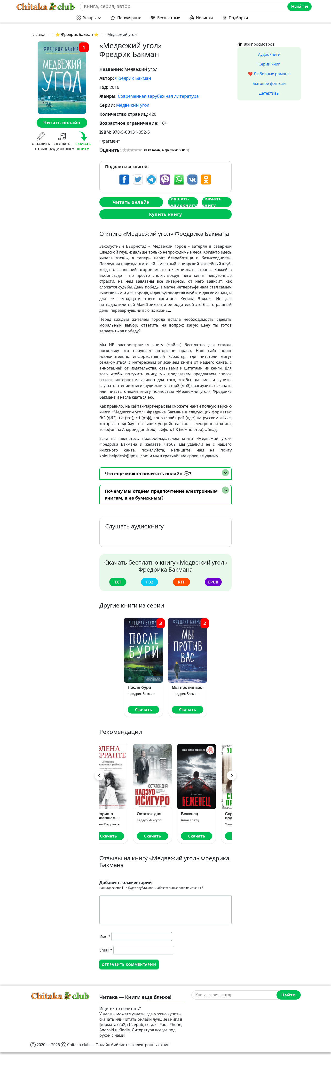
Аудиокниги (269, 54)
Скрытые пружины (203, 816)
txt (117, 582)
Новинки (204, 17)
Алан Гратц (159, 820)
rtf (181, 582)
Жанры (89, 17)
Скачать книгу (211, 202)
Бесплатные (168, 17)
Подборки (238, 17)
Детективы (269, 93)
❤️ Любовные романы (269, 73)
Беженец (158, 814)
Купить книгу (165, 214)
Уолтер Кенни (205, 824)
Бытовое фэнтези (269, 83)
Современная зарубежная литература (158, 96)
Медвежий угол (132, 105)
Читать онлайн (61, 123)
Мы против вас (187, 687)
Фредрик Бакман (133, 78)
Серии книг (269, 64)
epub (213, 582)
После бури (139, 687)
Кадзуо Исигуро (118, 820)
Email (105, 950)
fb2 (149, 582)
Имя (104, 936)
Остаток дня (118, 814)
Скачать (143, 709)
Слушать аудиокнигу (182, 202)
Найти (299, 6)
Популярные (129, 17)
